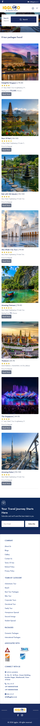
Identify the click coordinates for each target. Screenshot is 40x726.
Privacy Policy (9, 571)
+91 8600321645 (11, 686)
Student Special (10, 620)
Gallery (7, 554)
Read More (6, 94)
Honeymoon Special (12, 612)
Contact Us (8, 558)
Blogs (7, 550)
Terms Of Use (9, 563)
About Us (8, 546)
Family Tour (8, 608)
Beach (7, 588)
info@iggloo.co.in (33, 2)
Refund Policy (9, 567)
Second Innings (10, 616)
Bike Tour (8, 596)
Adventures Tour (10, 584)
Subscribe (31, 524)
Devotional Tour (10, 604)
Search (25, 19)
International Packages (12, 637)
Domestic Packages (12, 633)
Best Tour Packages (12, 592)
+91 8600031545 (11, 690)
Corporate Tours (10, 600)
